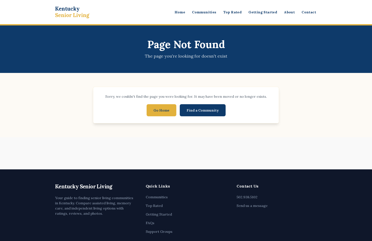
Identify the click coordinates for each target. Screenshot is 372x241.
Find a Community (203, 110)
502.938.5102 (247, 197)
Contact (309, 12)
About (289, 12)
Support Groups (159, 231)
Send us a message (252, 205)
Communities (204, 12)
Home (180, 12)
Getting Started (262, 12)
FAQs (150, 223)
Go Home (161, 110)
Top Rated (232, 12)
